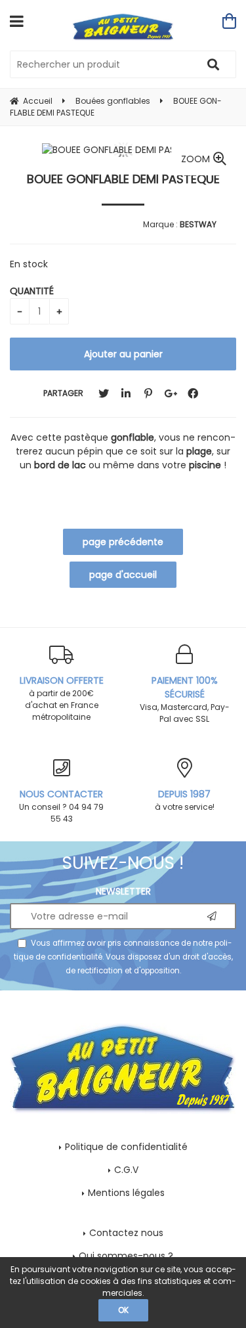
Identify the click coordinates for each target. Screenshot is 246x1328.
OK (123, 1310)
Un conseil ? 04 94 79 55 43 (61, 805)
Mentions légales (126, 1192)
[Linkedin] (126, 394)
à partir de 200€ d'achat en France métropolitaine (62, 698)
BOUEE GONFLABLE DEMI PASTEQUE (123, 179)
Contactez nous (126, 1232)
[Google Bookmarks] (170, 394)
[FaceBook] (193, 394)
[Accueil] (123, 27)
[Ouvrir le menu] (17, 21)
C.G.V (126, 1169)
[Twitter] (103, 394)
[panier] (229, 21)
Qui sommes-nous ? (126, 1255)
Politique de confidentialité (126, 1146)
